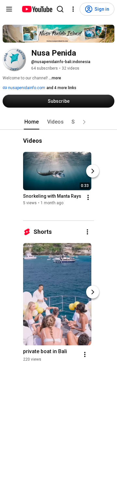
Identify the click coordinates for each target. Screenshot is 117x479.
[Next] (92, 171)
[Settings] (73, 9)
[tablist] (58, 122)
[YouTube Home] (37, 9)
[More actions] (88, 197)
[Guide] (9, 9)
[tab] (31, 122)
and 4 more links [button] (61, 88)
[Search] (60, 9)
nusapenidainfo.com (26, 88)
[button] (84, 122)
